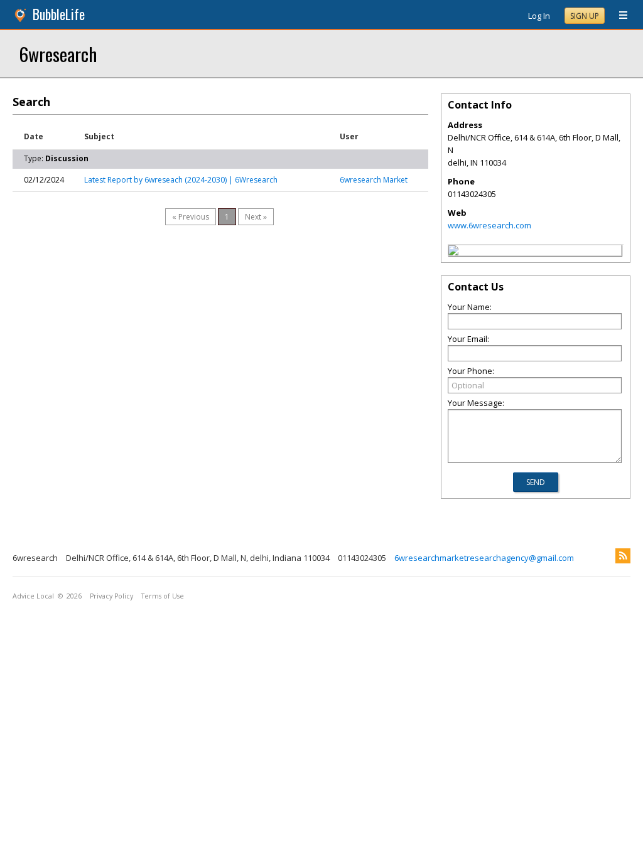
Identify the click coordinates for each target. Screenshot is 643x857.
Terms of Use (162, 596)
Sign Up (584, 16)
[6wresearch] (453, 252)
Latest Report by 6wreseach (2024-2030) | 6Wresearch (181, 179)
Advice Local (33, 596)
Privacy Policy (111, 596)
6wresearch (58, 53)
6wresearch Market (374, 179)
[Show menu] (618, 15)
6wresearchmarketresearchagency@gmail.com (484, 557)
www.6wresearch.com (489, 225)
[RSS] (622, 555)
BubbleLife (59, 14)
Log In (539, 15)
